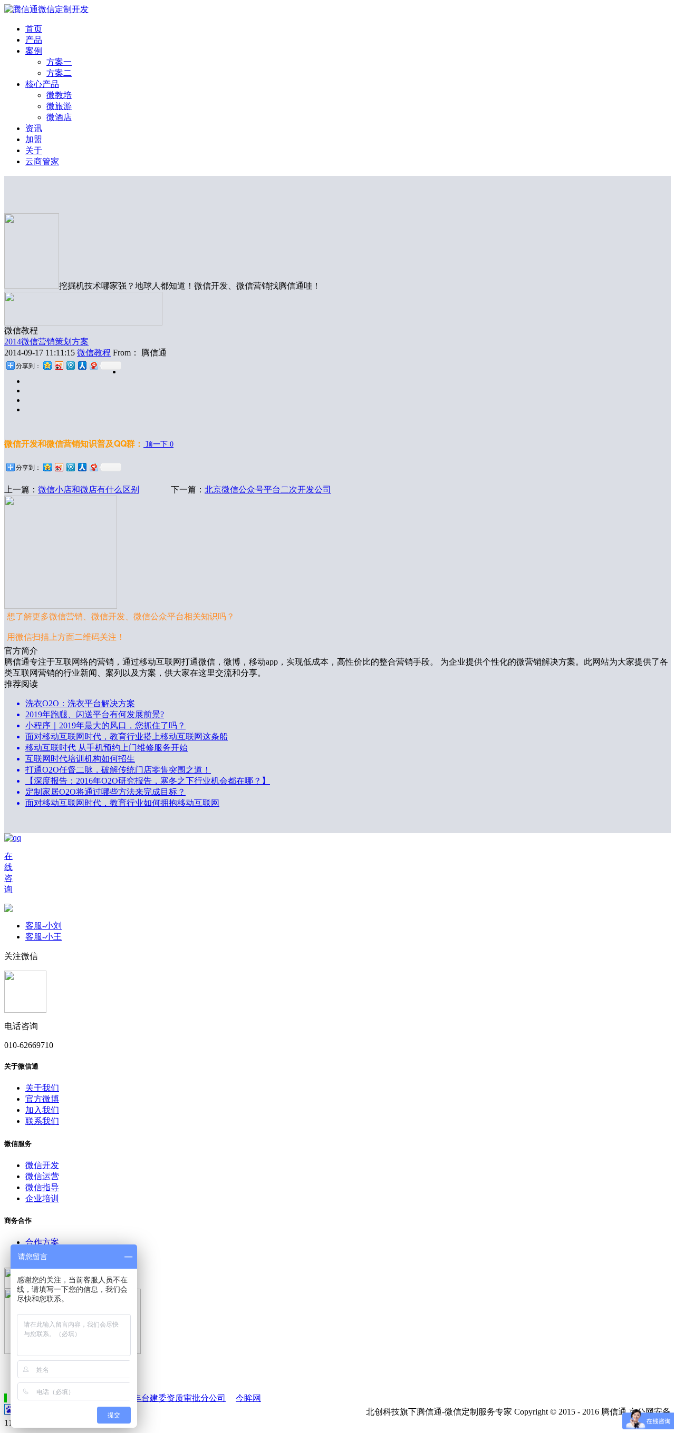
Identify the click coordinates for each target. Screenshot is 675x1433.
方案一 (59, 61)
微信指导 (42, 1187)
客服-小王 (43, 936)
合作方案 (42, 1242)
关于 (33, 150)
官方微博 (42, 1098)
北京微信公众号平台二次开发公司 (268, 489)
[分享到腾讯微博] (70, 365)
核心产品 (42, 84)
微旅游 (59, 106)
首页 (33, 28)
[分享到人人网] (82, 365)
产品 (33, 39)
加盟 (33, 139)
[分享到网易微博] (93, 365)
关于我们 (42, 1087)
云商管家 (42, 161)
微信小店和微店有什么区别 (88, 489)
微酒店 (59, 117)
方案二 (59, 72)
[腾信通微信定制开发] (46, 9)
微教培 (59, 95)
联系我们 (42, 1120)
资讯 (33, 128)
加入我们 (42, 1109)
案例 (33, 50)
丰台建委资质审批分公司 (179, 1398)
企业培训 (42, 1198)
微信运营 (42, 1176)
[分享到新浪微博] (58, 365)
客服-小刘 (43, 925)
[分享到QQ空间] (47, 365)
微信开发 (42, 1165)
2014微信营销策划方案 (46, 341)
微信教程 (94, 352)
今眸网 (248, 1398)
